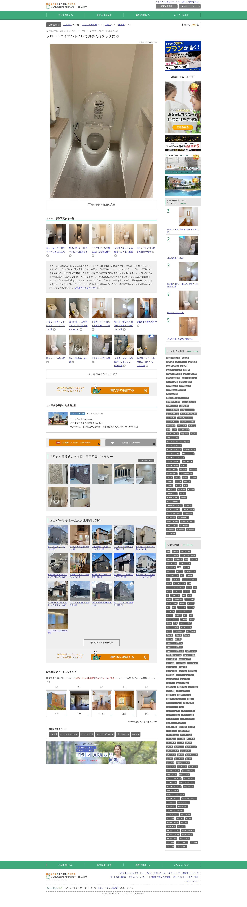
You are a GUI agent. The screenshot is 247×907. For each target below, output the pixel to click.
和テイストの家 (184, 430)
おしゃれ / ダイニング (174, 786)
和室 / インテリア (182, 842)
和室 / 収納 (170, 846)
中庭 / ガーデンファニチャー (176, 699)
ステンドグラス (186, 627)
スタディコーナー (172, 619)
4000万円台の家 (185, 386)
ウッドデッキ (175, 595)
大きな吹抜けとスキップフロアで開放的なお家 (57, 576)
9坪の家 (185, 477)
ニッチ (169, 631)
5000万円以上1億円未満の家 (176, 390)
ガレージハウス (181, 362)
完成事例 (67, 25)
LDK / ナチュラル (172, 735)
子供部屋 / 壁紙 (172, 838)
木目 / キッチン (183, 806)
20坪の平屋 (190, 529)
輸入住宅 (194, 434)
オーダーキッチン (188, 509)
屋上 (168, 607)
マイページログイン (190, 6)
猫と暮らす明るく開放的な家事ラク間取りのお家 (123, 325)
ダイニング (170, 571)
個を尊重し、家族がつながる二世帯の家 (123, 576)
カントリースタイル (187, 521)
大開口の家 (184, 434)
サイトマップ (174, 873)
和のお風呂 (181, 489)
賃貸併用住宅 (171, 517)
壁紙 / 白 (188, 743)
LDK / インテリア (186, 735)
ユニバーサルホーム (81, 419)
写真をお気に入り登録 (131, 442)
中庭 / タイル (171, 695)
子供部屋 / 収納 (187, 834)
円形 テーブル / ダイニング (175, 794)
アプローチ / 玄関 (184, 563)
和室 (185, 485)
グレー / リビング (189, 778)
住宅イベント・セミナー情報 (185, 877)
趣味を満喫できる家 (173, 402)
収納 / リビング (172, 774)
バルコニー (177, 591)
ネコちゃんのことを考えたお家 (79, 548)
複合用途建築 (191, 631)
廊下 (185, 615)
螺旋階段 (182, 603)
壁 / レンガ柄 (179, 759)
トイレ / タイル (172, 667)
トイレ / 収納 (181, 663)
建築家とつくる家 (185, 382)
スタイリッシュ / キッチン (175, 810)
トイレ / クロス (192, 663)
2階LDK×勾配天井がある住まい (102, 604)
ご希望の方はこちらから (85, 288)
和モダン (182, 493)
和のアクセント (172, 493)
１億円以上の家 (172, 394)
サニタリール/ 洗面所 (189, 579)
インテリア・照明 (185, 623)
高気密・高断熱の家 (173, 358)
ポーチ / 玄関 (171, 567)
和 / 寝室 (189, 818)
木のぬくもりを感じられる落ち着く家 (101, 576)
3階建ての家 (171, 426)
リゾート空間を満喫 (190, 374)
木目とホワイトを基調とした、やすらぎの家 (145, 576)
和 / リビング (171, 767)
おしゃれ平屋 (171, 533)
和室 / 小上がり (181, 846)
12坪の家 (187, 481)
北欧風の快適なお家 (101, 358)
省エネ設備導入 (172, 473)
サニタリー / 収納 (189, 655)
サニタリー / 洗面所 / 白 (174, 643)
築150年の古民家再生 (147, 322)
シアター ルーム (172, 406)
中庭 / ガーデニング (184, 695)
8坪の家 (177, 477)
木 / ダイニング (188, 786)
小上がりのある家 (172, 414)
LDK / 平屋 (190, 739)
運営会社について (190, 873)
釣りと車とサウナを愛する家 (57, 631)
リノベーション (191, 881)
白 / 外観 (175, 551)
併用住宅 (186, 370)
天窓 (193, 591)
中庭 (195, 587)
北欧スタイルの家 (188, 453)
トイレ (169, 583)
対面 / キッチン (190, 571)
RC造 (174, 430)
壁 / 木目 (169, 759)
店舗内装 (170, 635)
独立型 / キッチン (172, 575)
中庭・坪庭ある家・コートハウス (177, 398)
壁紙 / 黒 (169, 747)
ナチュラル (181, 607)
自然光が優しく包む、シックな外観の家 (101, 548)
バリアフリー (171, 418)
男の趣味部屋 (184, 525)
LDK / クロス (171, 743)
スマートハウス (172, 469)
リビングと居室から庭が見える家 (79, 604)
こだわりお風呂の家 (188, 402)
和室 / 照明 (170, 842)
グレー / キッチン (183, 802)
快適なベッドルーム (187, 410)
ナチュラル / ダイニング (187, 782)
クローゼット (185, 679)
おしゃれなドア (179, 631)
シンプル (191, 607)
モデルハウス (182, 426)
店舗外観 (186, 635)
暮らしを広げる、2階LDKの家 (56, 548)
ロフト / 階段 (193, 687)
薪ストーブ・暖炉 (172, 627)
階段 (189, 595)
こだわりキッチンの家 (174, 370)
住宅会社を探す (104, 15)
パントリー (170, 683)
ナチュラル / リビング (174, 778)
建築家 (121, 25)
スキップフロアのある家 (189, 414)
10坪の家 (193, 477)
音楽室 (169, 623)
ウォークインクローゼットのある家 (178, 441)
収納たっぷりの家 (172, 438)
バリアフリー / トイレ (185, 418)
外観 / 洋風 (178, 559)
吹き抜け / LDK (184, 731)
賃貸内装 (178, 635)
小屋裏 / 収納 (171, 687)
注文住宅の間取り (172, 366)
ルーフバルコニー (172, 719)
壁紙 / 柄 (180, 755)
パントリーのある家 (173, 453)
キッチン (179, 571)
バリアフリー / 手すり (188, 422)
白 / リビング (182, 767)
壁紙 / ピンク (171, 755)
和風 (174, 607)
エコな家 (184, 465)
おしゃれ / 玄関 (172, 563)
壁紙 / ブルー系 (191, 747)
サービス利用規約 (118, 877)
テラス (169, 591)
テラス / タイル (188, 703)
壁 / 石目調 (170, 763)
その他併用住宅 (183, 517)
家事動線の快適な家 (173, 378)
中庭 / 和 (190, 699)
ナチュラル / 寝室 (172, 822)
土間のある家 (184, 406)
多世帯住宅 (188, 505)
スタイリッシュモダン (184, 611)
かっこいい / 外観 (172, 555)
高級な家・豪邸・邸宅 (174, 374)
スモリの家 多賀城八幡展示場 (180, 339)
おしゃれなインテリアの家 (175, 457)
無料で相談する (143, 15)
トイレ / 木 (182, 667)
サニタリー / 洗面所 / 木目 (175, 651)
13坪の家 (178, 481)
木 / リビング (193, 767)
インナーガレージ (172, 497)
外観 (168, 551)
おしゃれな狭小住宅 (186, 473)
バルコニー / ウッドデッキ (175, 707)
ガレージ (191, 603)
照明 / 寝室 (184, 822)
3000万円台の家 (172, 386)
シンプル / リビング (173, 771)
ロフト (189, 587)
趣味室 (191, 619)
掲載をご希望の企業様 (160, 877)
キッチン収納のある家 (174, 449)
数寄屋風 (178, 615)
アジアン (170, 615)
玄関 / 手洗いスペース (174, 655)
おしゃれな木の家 (172, 465)
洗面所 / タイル (191, 651)
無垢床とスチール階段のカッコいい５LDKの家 (123, 362)
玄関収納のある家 (189, 449)
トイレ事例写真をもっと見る (102, 374)
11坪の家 (170, 481)
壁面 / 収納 (192, 671)
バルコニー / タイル (173, 711)
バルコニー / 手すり (188, 711)
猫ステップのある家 (55, 358)
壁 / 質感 (189, 759)
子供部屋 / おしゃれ (173, 834)
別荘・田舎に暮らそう (189, 378)
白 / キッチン (171, 802)
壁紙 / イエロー (185, 751)
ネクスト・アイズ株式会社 (108, 888)
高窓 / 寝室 (181, 826)
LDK (179, 567)
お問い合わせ (193, 2)
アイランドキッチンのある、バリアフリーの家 (55, 325)
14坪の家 (170, 485)
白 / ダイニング (172, 782)
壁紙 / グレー (179, 747)
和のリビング (171, 489)
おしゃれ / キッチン (173, 798)
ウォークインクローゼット (175, 587)
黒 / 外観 (178, 639)
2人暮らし (192, 426)
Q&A (183, 2)
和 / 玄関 (191, 727)
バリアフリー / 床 (172, 422)
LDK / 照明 (181, 739)
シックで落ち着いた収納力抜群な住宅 (123, 548)
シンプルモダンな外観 (188, 555)
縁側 (183, 595)
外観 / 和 (169, 559)
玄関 (186, 559)
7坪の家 (169, 477)
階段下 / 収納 (182, 687)
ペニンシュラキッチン (174, 513)
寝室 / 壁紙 (180, 818)
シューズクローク (172, 679)
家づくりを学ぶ (181, 15)
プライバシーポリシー (138, 877)
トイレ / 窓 (170, 663)
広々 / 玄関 (182, 727)
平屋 (168, 430)
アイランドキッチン (173, 509)
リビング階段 (189, 599)
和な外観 (191, 489)
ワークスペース (172, 525)
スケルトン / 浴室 (184, 659)
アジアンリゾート (172, 521)
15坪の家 (178, 485)
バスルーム (176, 579)
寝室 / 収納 (170, 675)
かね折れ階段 (178, 599)
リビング (186, 567)
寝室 (182, 575)
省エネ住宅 (183, 469)
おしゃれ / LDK (171, 731)
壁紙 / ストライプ (191, 755)
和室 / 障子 (193, 842)
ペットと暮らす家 (172, 410)
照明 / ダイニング (172, 790)
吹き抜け (186, 591)
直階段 (169, 599)
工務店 (108, 25)
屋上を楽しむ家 (187, 461)
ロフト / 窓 (170, 691)
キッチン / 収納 (172, 671)
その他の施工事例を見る (101, 642)
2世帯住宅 (170, 362)
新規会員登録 (166, 6)
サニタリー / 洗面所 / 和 (174, 647)
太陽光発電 (193, 469)
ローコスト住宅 (172, 382)
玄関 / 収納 (182, 671)
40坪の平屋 (170, 529)
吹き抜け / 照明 (172, 727)
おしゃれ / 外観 (185, 551)
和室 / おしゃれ (184, 838)
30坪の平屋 (180, 529)
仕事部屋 (184, 619)
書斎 (190, 615)
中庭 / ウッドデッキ (183, 691)
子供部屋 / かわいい (188, 830)
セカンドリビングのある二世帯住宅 (123, 604)
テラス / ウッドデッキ (174, 703)
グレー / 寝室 (171, 826)
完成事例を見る (65, 15)
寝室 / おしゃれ (185, 814)
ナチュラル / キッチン (189, 798)
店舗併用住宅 (188, 513)
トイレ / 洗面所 (172, 659)
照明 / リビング (184, 774)
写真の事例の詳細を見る (101, 204)
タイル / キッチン (172, 814)
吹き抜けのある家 (172, 434)
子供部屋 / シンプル (173, 830)
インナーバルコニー (187, 719)
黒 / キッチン (171, 806)
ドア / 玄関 (193, 559)
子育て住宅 (192, 362)
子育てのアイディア (173, 501)
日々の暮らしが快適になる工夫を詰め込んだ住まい (78, 325)
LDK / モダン (171, 739)
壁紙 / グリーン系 (172, 751)
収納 (189, 583)
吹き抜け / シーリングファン (176, 723)
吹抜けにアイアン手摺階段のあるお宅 (79, 576)
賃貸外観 (170, 639)
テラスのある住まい (173, 461)
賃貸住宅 (184, 366)
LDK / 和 (180, 743)
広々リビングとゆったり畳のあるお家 (145, 548)
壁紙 (175, 623)
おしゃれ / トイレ (179, 583)
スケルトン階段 (172, 603)
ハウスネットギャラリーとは (167, 2)
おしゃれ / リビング (188, 771)
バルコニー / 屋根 (187, 715)
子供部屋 (184, 497)
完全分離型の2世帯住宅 (174, 505)
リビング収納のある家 (174, 445)
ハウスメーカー (89, 25)
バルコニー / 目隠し (173, 715)
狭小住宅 (185, 358)
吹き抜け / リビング (183, 763)
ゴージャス (170, 611)
